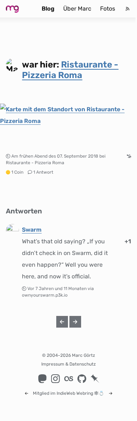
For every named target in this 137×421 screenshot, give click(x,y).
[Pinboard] (95, 378)
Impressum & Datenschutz (68, 364)
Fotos (107, 8)
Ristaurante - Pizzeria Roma (70, 69)
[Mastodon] (42, 378)
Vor (57, 288)
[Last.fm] (68, 378)
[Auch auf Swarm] (129, 156)
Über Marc (77, 8)
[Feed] (127, 8)
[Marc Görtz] (18, 9)
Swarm (32, 229)
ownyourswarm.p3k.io (45, 295)
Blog (48, 8)
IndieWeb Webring (75, 393)
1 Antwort (43, 172)
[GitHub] (81, 378)
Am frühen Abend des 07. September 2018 (54, 156)
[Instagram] (55, 378)
